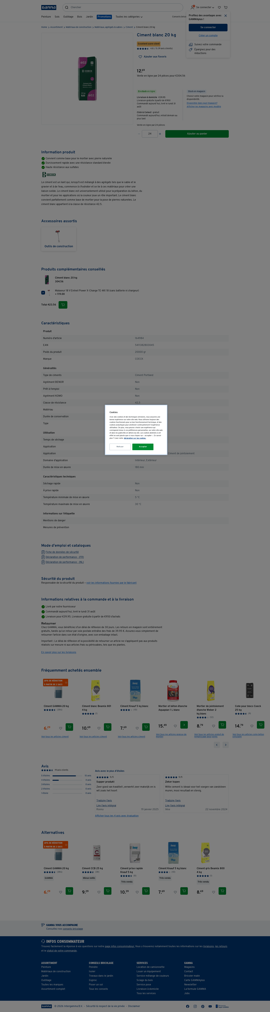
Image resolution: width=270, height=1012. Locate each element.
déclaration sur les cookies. (135, 438)
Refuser (120, 447)
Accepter (143, 447)
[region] (136, 430)
